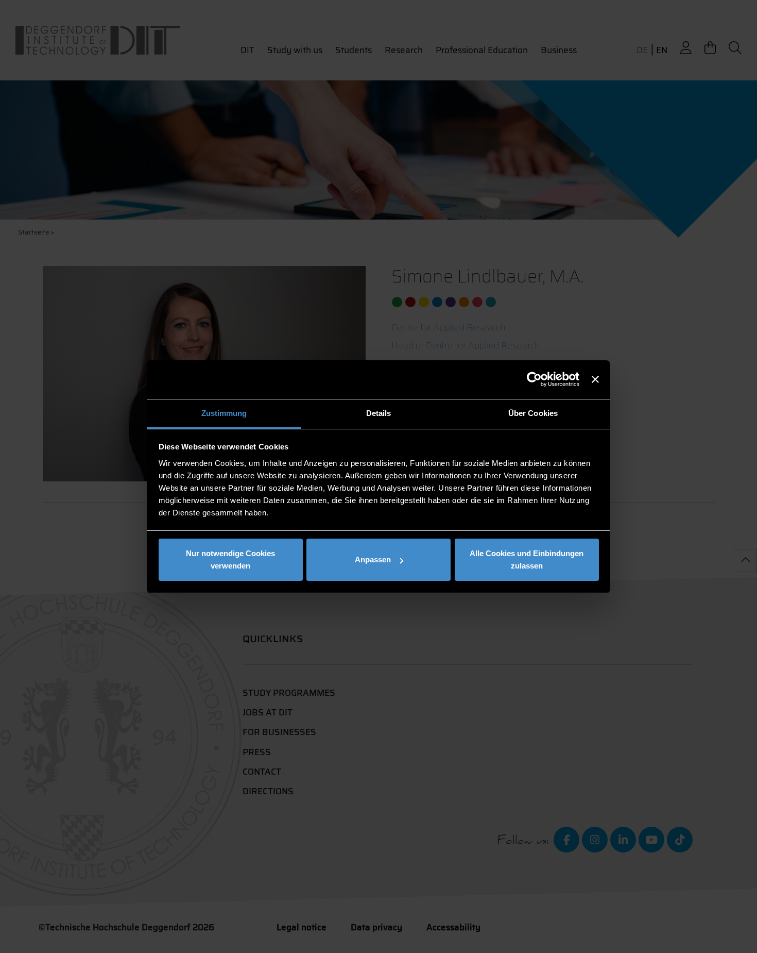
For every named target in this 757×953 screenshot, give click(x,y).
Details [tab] (378, 413)
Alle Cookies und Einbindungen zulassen (526, 559)
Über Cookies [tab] (533, 413)
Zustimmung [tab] (224, 413)
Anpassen (373, 559)
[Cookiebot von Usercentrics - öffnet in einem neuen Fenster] (534, 379)
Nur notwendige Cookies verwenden (230, 559)
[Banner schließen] (595, 379)
